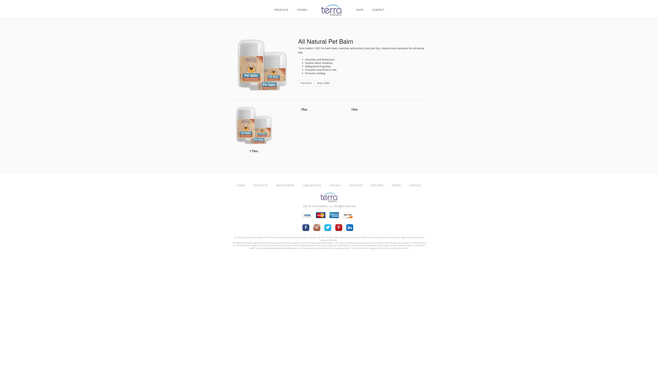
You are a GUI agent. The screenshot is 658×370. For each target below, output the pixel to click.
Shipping (355, 185)
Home (241, 185)
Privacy (335, 185)
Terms (396, 185)
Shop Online (323, 83)
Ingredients (285, 185)
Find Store (306, 83)
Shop (359, 9)
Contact (378, 9)
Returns (377, 185)
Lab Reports (312, 185)
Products (281, 9)
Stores (302, 9)
